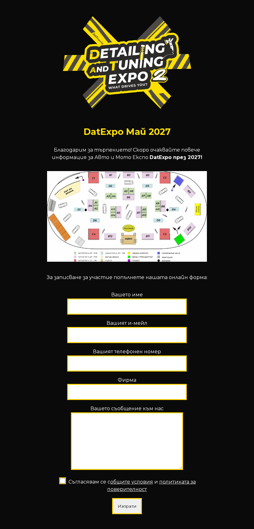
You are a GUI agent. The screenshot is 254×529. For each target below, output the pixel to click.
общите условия (131, 482)
